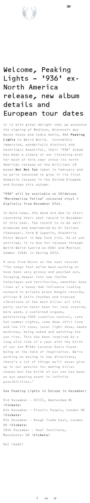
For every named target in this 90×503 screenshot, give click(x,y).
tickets (12, 405)
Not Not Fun (26, 169)
